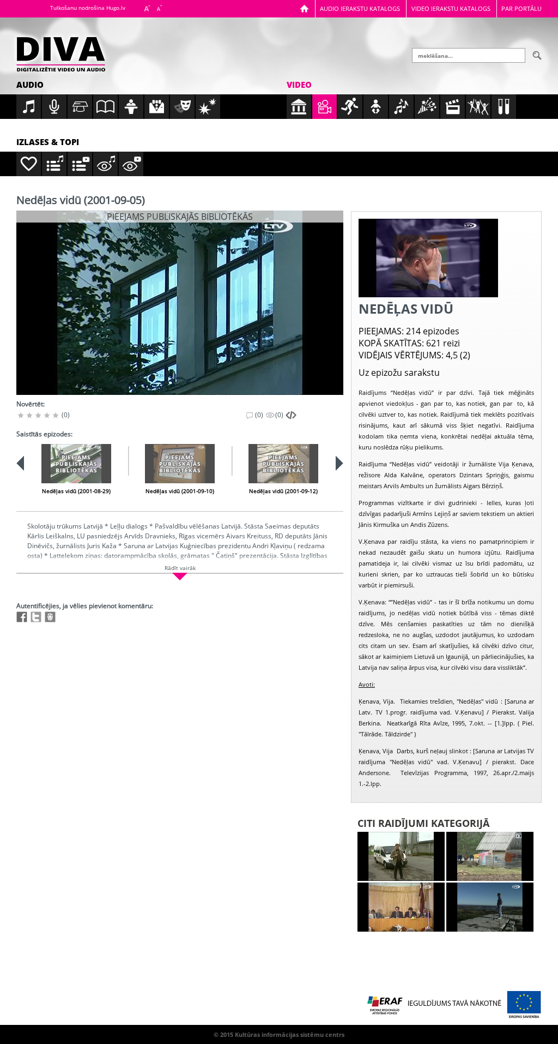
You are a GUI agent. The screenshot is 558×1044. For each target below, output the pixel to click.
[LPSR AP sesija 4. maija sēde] (401, 907)
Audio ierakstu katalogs (360, 8)
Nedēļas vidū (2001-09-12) (283, 491)
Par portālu (521, 8)
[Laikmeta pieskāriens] (489, 907)
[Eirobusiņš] (401, 856)
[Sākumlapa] (304, 8)
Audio (30, 84)
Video (299, 84)
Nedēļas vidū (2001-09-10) (179, 491)
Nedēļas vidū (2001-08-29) (76, 491)
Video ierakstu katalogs (450, 8)
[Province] (489, 856)
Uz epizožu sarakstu (399, 373)
